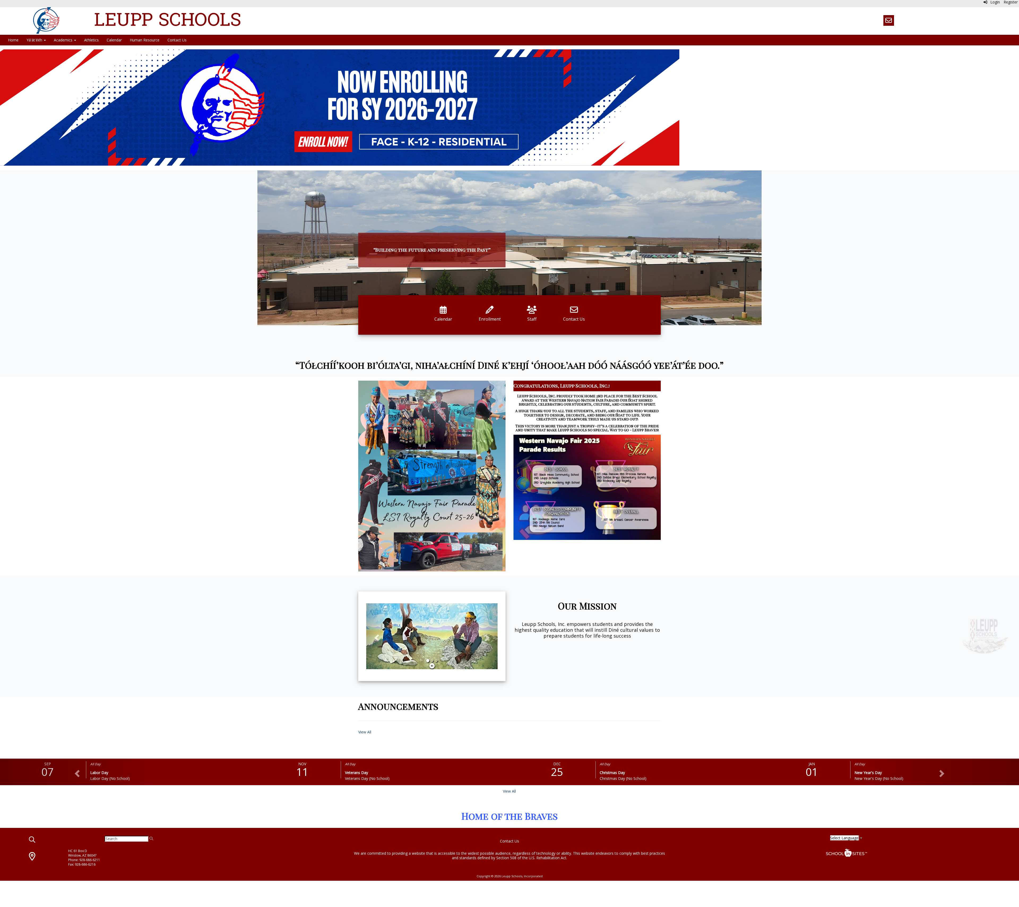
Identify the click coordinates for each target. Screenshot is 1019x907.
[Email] (888, 20)
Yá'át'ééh (35, 39)
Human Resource (144, 39)
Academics (64, 39)
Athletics (91, 39)
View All (364, 731)
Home (13, 39)
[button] (376, 636)
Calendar (114, 39)
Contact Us (177, 39)
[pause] (432, 665)
